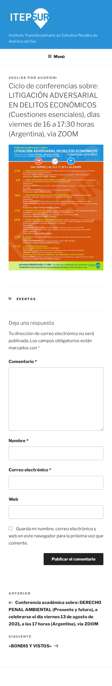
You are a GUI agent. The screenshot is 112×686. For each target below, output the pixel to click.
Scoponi (47, 78)
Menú (59, 56)
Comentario (23, 361)
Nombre (18, 440)
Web (13, 499)
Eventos (26, 299)
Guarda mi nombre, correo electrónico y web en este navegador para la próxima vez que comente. (56, 536)
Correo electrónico (30, 469)
